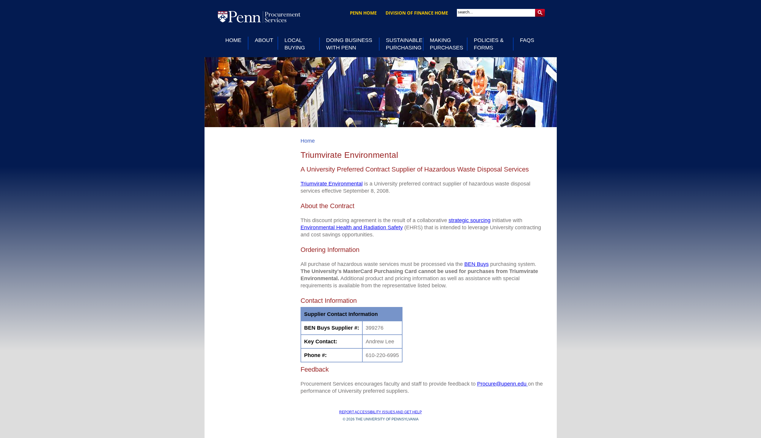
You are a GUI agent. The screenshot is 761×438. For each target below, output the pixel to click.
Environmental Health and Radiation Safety (352, 227)
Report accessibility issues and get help (380, 412)
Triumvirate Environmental (332, 184)
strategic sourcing (469, 220)
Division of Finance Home (417, 13)
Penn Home (363, 13)
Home (308, 141)
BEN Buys (476, 264)
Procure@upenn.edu (502, 384)
